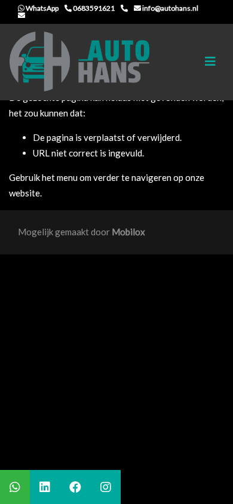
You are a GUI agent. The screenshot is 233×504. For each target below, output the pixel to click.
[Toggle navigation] (210, 61)
